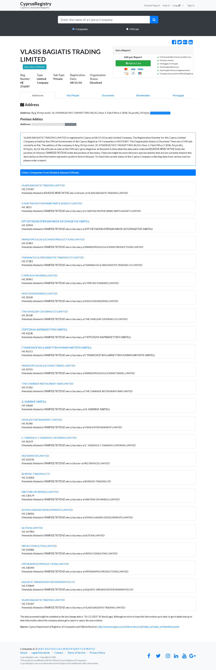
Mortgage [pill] (178, 95)
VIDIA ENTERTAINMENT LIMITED (42, 419)
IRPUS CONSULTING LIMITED (39, 545)
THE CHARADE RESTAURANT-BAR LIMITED (47, 383)
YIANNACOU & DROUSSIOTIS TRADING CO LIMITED (53, 257)
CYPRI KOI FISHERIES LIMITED (39, 275)
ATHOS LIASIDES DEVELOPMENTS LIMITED (47, 509)
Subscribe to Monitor (34, 66)
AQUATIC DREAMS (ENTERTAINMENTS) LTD (48, 581)
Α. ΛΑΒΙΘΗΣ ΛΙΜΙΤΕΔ (34, 401)
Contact (58, 652)
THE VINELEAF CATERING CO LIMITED (45, 311)
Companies (82, 29)
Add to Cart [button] (134, 63)
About (23, 652)
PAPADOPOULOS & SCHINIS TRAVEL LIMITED (48, 365)
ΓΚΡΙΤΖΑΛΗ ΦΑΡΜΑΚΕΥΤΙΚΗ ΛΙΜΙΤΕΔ (44, 329)
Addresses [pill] (37, 95)
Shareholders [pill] (143, 95)
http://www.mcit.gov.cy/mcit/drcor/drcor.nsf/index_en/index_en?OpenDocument (138, 626)
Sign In (190, 5)
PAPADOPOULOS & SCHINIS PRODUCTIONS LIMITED (53, 239)
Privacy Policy (97, 652)
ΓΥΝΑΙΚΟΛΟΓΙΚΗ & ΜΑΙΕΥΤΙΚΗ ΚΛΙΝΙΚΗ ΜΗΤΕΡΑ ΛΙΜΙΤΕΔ (56, 347)
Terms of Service (76, 652)
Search (166, 5)
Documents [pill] (108, 95)
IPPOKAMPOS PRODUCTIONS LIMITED (45, 563)
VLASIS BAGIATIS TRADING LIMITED (43, 185)
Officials (134, 29)
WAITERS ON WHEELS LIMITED (40, 491)
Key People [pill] (73, 95)
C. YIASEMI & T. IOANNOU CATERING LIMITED (49, 437)
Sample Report (152, 5)
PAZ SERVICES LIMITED (35, 455)
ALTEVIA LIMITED (32, 527)
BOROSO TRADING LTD (36, 473)
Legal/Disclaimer (40, 652)
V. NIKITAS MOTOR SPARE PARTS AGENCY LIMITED (52, 203)
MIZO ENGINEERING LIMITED (39, 293)
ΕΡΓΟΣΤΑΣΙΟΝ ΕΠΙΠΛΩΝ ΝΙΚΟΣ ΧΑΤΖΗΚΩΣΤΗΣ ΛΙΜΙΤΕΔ (55, 221)
